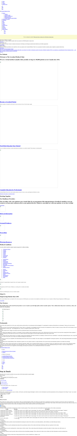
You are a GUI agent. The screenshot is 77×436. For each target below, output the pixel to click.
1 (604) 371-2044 (4, 382)
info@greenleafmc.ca (4, 383)
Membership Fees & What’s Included (9, 351)
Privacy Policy (4, 388)
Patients (3, 13)
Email (1, 376)
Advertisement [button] (2, 429)
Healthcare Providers (6, 19)
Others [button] (1, 432)
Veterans (6, 14)
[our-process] (29, 99)
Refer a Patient (4, 29)
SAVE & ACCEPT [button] (3, 435)
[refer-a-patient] (29, 143)
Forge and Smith (9, 390)
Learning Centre (7, 15)
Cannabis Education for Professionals (11, 190)
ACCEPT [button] (8, 393)
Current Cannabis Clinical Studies (11, 18)
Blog (3, 21)
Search (3, 26)
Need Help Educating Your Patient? (10, 146)
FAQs (3, 2)
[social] (2, 6)
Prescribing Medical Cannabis (7, 357)
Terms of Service (5, 387)
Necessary (3, 405)
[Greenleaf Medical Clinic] (5, 11)
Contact (3, 3)
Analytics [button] (1, 426)
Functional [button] (2, 419)
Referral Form (4, 4)
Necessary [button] (2, 404)
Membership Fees (8, 17)
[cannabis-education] (29, 187)
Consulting (4, 20)
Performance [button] (2, 422)
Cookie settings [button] (3, 393)
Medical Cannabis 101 (9, 16)
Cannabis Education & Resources (8, 358)
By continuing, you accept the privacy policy (9, 377)
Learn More (2, 44)
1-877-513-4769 (3, 380)
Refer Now (2, 47)
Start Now (4, 28)
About (3, 1)
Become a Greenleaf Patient (8, 102)
